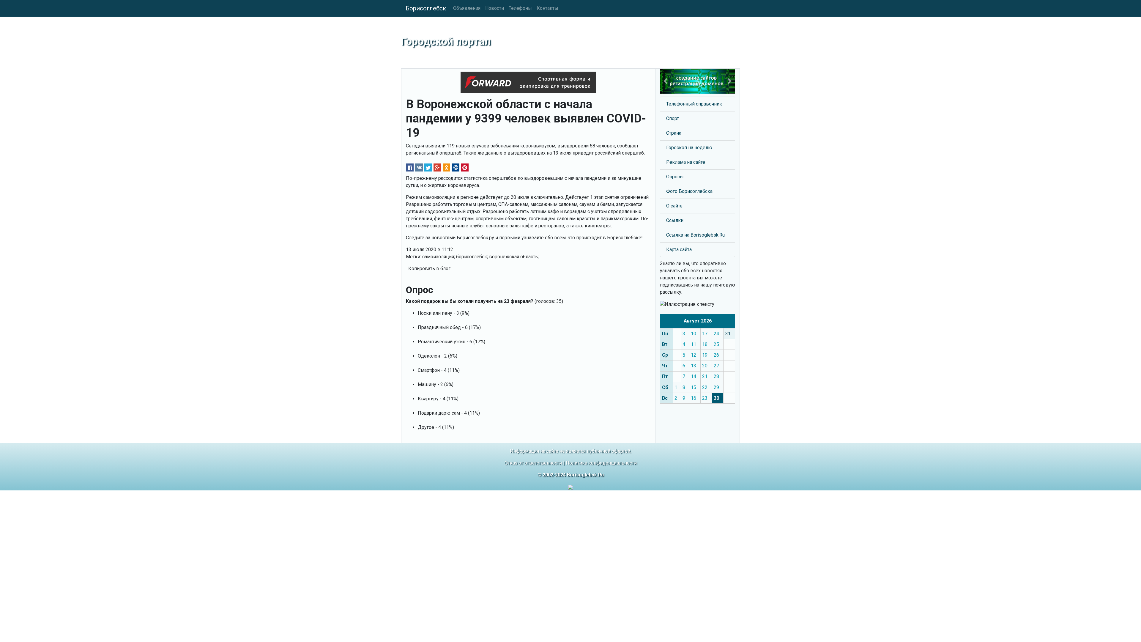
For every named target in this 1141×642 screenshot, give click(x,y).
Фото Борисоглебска (689, 191)
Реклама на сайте (685, 162)
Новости (494, 8)
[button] (665, 81)
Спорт (672, 118)
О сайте (674, 206)
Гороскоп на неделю (689, 147)
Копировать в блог (429, 268)
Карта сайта (679, 249)
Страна (673, 133)
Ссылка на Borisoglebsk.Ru (695, 235)
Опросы (675, 177)
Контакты (547, 8)
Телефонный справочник (694, 104)
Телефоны (520, 8)
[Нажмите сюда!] (697, 81)
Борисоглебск (426, 8)
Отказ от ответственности (533, 463)
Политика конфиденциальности (601, 463)
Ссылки (674, 220)
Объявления (466, 8)
